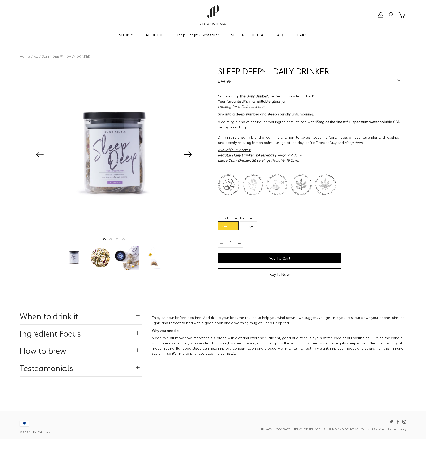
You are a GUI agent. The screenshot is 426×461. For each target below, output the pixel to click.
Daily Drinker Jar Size (235, 217)
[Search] (391, 15)
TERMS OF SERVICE (307, 429)
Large (248, 225)
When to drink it (50, 315)
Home (25, 56)
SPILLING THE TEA (247, 34)
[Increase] (239, 242)
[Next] (188, 154)
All (36, 56)
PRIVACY (266, 429)
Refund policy (397, 429)
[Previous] (40, 154)
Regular (228, 225)
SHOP (124, 34)
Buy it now (279, 274)
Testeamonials (46, 367)
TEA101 (301, 34)
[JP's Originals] (213, 14)
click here (257, 106)
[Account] (381, 15)
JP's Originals (41, 432)
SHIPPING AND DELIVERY (341, 429)
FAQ (279, 34)
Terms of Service (372, 429)
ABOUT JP (154, 34)
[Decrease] (221, 242)
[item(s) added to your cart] (402, 15)
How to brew (43, 350)
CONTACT (283, 429)
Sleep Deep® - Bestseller (197, 34)
